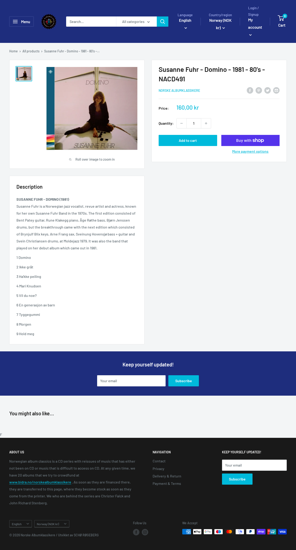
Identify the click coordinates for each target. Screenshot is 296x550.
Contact (159, 461)
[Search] (162, 21)
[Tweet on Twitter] (267, 90)
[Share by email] (276, 90)
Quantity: (166, 123)
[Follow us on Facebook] (136, 532)
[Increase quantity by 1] (206, 123)
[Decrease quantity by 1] (181, 123)
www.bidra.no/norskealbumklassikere (40, 482)
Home (13, 51)
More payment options (250, 151)
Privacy (158, 468)
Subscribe (183, 380)
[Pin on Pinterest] (259, 90)
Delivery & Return (167, 476)
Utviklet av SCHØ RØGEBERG (78, 535)
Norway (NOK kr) (48, 524)
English (17, 524)
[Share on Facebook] (250, 90)
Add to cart (188, 140)
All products (31, 51)
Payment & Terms (167, 483)
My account (255, 23)
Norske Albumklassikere (179, 90)
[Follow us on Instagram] (145, 532)
